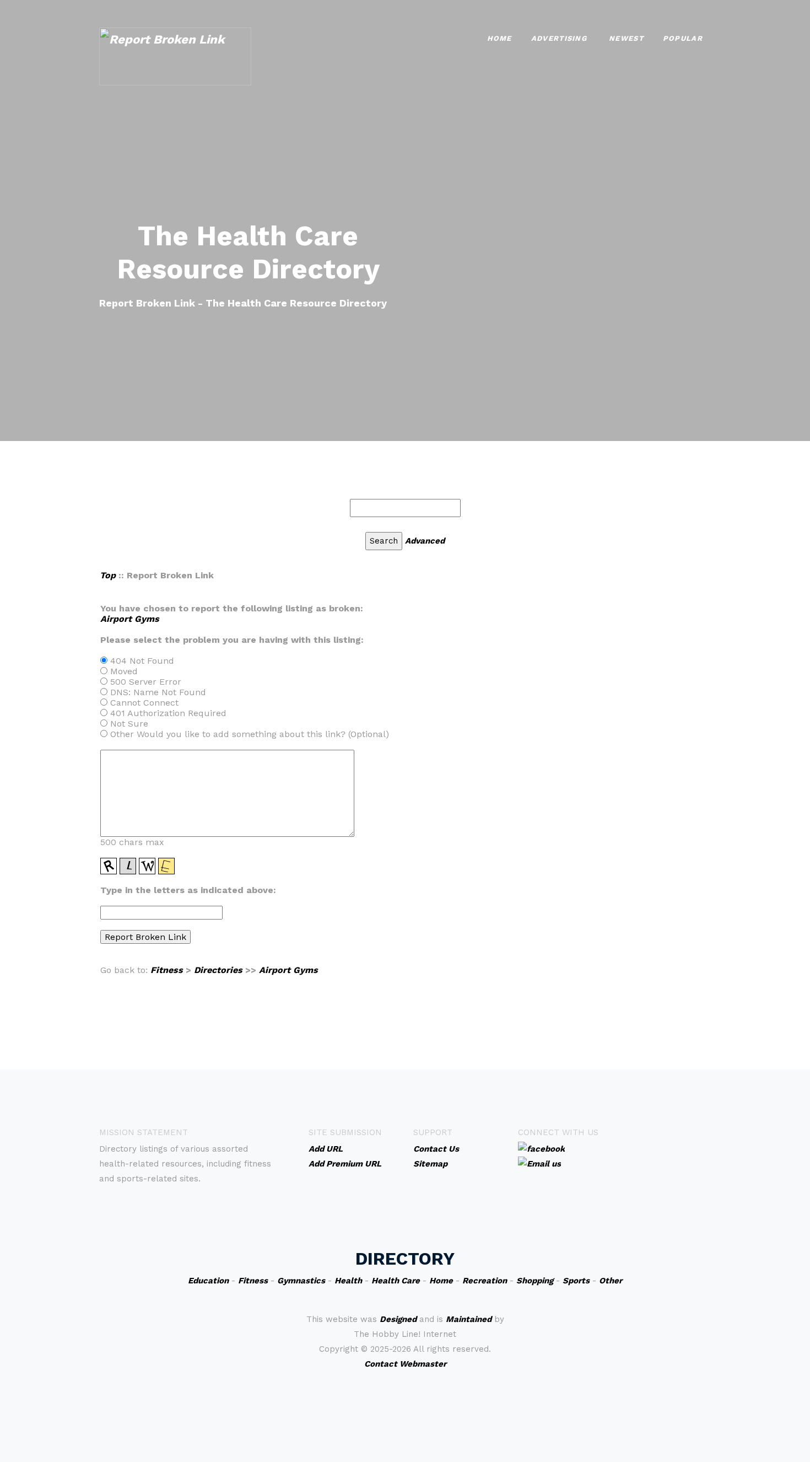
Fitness (166, 970)
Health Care (395, 1281)
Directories (218, 970)
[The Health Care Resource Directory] (175, 55)
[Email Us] (539, 1163)
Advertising (559, 38)
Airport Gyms (129, 619)
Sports (576, 1281)
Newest (626, 38)
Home (499, 38)
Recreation (484, 1281)
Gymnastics (301, 1281)
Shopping (534, 1281)
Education (208, 1281)
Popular (683, 38)
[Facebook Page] (541, 1148)
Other (610, 1281)
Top (108, 575)
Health (348, 1281)
